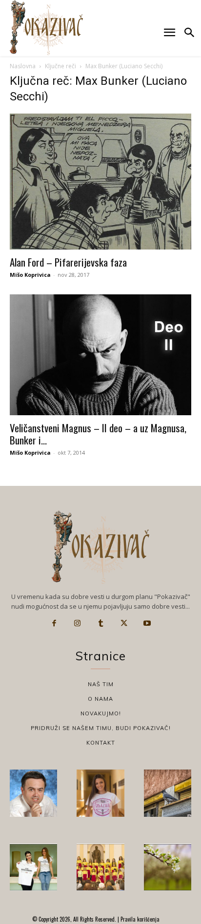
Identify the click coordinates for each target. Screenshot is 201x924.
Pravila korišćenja (139, 919)
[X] (124, 623)
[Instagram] (77, 623)
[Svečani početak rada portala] (100, 867)
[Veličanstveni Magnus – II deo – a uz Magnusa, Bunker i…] (100, 354)
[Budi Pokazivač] (33, 867)
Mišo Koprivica (30, 274)
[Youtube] (147, 623)
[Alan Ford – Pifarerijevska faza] (100, 182)
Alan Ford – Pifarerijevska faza (68, 262)
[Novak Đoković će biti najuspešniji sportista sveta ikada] (33, 793)
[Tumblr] (100, 623)
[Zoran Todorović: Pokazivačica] (167, 793)
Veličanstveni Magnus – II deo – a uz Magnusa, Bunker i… (98, 433)
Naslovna (23, 66)
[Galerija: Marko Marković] (167, 867)
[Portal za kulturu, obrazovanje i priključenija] (46, 27)
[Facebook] (54, 623)
